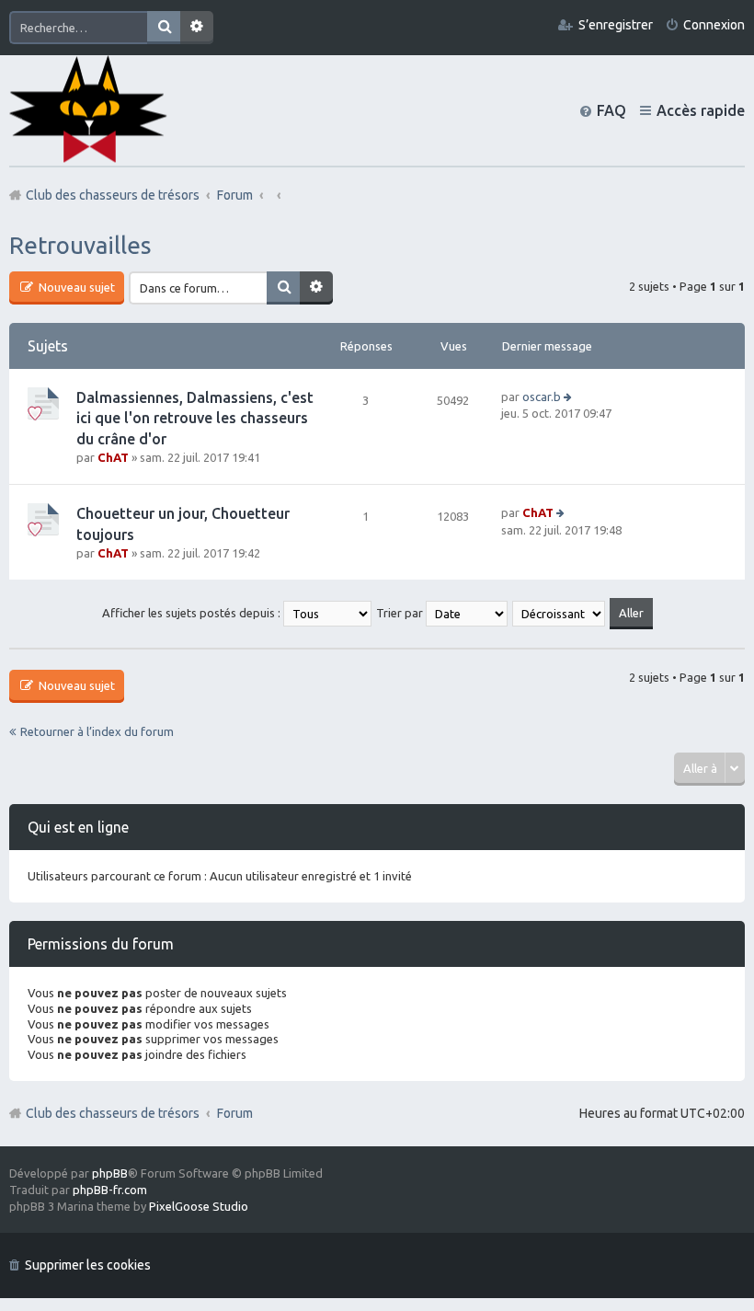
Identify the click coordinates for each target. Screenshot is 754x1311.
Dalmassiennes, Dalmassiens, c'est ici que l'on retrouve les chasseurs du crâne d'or (195, 418)
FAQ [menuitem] (611, 110)
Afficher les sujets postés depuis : (192, 612)
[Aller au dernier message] (569, 396)
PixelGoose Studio (198, 1206)
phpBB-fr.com (110, 1189)
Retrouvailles (80, 245)
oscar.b (541, 396)
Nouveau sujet (75, 287)
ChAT (113, 457)
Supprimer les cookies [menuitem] (88, 1265)
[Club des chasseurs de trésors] (88, 110)
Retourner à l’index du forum (97, 731)
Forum (235, 1113)
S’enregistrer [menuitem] (615, 24)
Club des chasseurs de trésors (113, 1113)
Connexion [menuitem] (714, 24)
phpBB (110, 1173)
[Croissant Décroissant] (559, 612)
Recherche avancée (196, 27)
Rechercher (163, 27)
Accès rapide (701, 110)
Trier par (401, 612)
